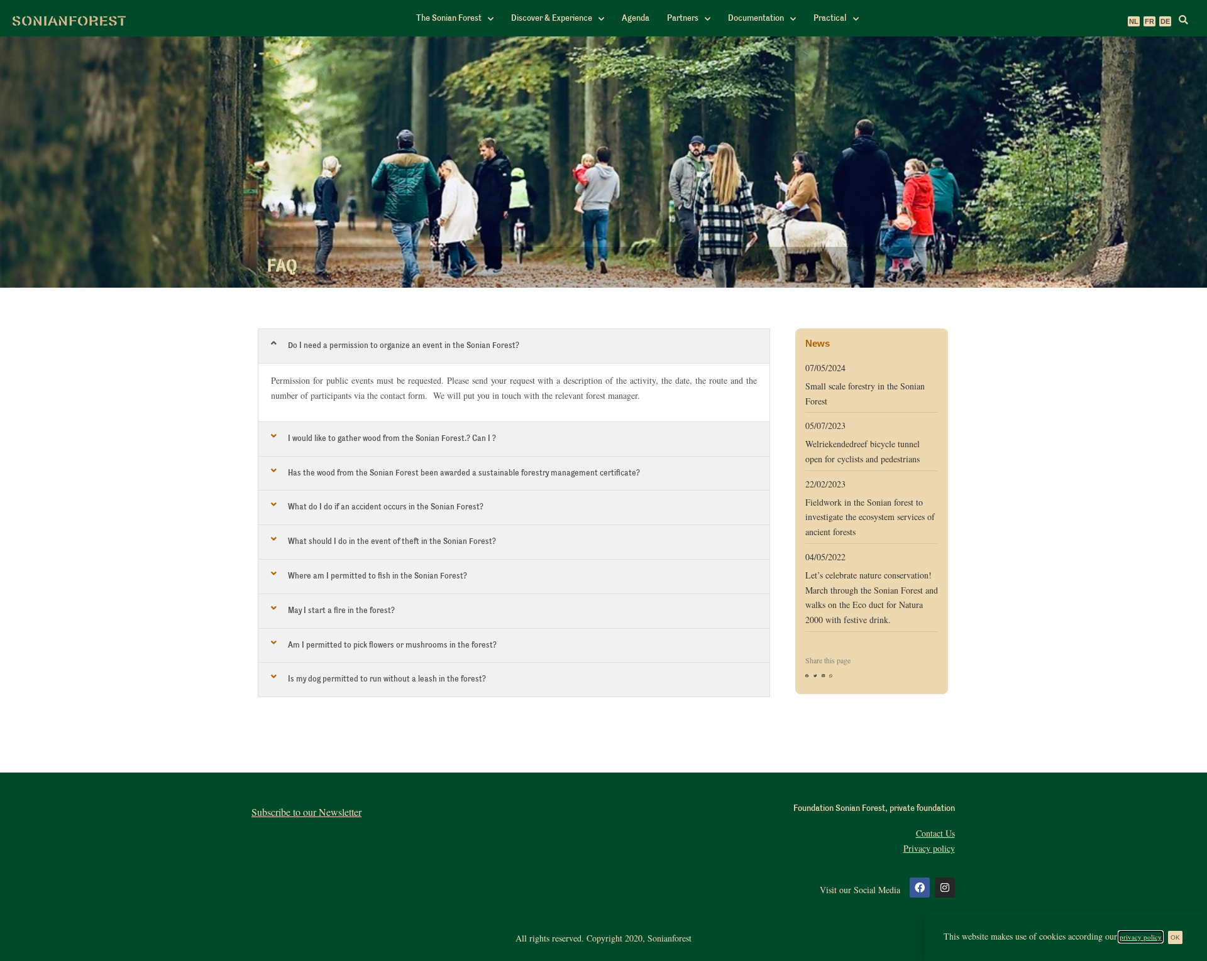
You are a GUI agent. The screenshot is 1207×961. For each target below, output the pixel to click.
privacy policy (1141, 937)
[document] (603, 480)
